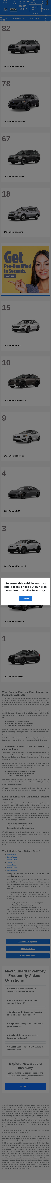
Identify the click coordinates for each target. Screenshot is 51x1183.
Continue (25, 598)
